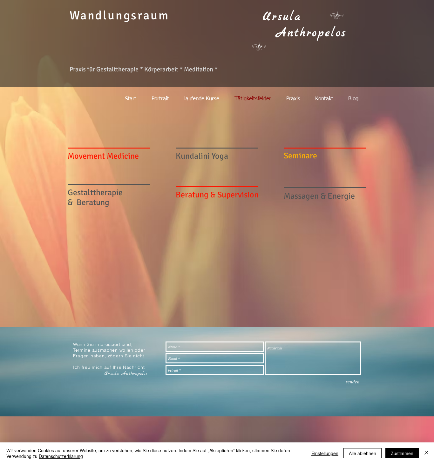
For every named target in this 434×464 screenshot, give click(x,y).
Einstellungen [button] (324, 453)
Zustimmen (402, 453)
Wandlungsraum (119, 15)
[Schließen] (426, 453)
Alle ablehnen (362, 453)
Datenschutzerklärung (61, 456)
